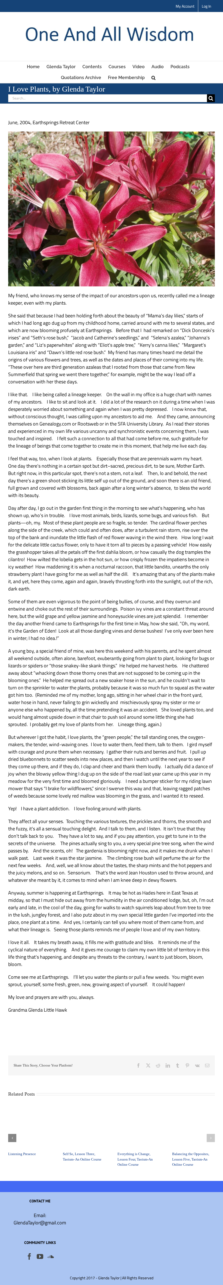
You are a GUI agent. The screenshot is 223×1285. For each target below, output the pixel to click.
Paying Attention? (21, 1146)
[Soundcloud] (50, 1256)
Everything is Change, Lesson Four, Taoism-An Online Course (189, 1159)
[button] (153, 77)
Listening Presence (77, 1154)
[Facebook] (29, 1256)
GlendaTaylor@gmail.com (40, 1222)
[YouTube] (40, 1256)
